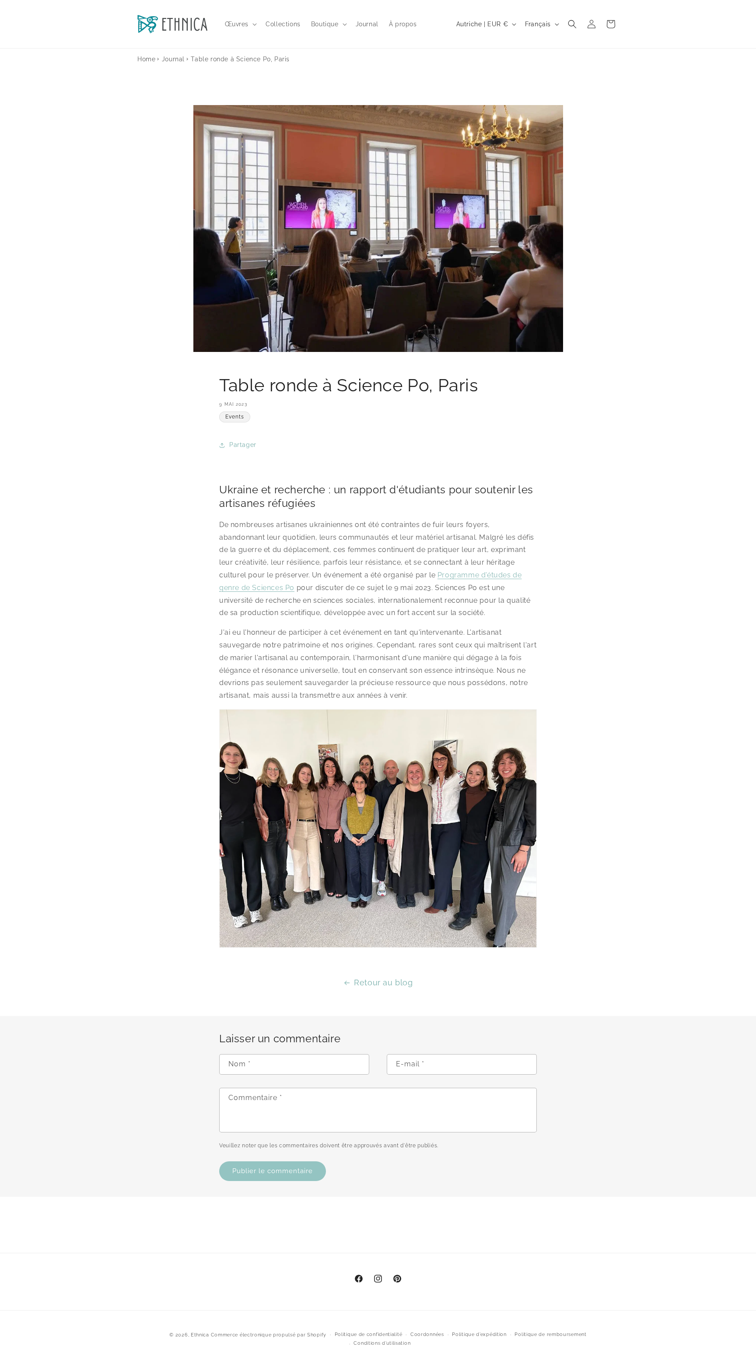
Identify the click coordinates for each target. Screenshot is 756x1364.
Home (146, 59)
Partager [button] (242, 444)
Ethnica (200, 1335)
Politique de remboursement (550, 1334)
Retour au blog (383, 982)
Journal (173, 59)
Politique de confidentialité (368, 1334)
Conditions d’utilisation (382, 1343)
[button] (240, 24)
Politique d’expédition (479, 1334)
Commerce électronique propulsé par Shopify (268, 1335)
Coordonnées (427, 1334)
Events (234, 417)
